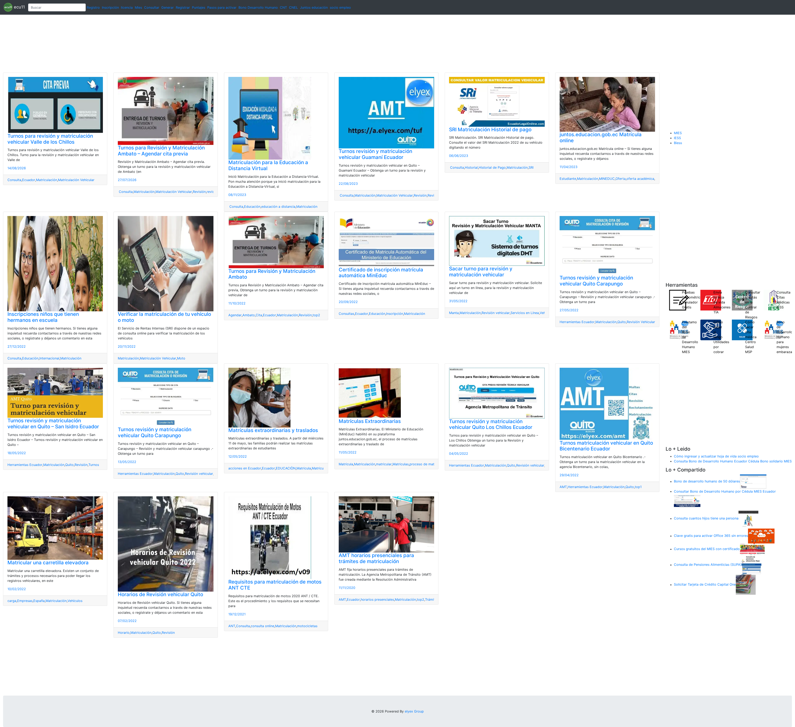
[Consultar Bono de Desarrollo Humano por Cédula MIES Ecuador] (687, 501)
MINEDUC (607, 179)
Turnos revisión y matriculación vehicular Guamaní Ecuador (375, 154)
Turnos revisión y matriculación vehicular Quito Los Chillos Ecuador (490, 424)
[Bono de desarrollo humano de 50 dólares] (753, 481)
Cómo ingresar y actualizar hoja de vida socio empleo (716, 456)
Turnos (93, 465)
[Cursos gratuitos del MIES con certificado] (753, 549)
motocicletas (307, 626)
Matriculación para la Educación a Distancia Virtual (268, 165)
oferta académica (640, 179)
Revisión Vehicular (641, 322)
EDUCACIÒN (286, 468)
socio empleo (340, 7)
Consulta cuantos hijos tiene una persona (706, 518)
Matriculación (46, 180)
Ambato (248, 315)
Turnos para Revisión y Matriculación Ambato (271, 274)
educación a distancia (278, 206)
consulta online (262, 626)
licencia (127, 7)
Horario (124, 632)
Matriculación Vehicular (76, 180)
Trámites (431, 599)
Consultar (151, 7)
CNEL (293, 7)
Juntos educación (314, 7)
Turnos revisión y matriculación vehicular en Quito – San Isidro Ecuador (53, 424)
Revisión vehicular (496, 313)
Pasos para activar (221, 7)
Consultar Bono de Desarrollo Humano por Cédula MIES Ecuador (725, 491)
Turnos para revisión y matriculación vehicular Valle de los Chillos (50, 139)
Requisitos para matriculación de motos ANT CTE (275, 585)
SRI (531, 167)
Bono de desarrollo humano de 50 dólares (707, 481)
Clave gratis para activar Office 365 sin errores (711, 536)
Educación (252, 206)
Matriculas (401, 464)
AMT (563, 487)
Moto (181, 358)
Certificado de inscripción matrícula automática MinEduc (381, 273)
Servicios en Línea (525, 313)
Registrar (183, 7)
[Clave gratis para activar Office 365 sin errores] (761, 536)
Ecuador (28, 180)
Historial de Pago (492, 167)
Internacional (49, 358)
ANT (231, 626)
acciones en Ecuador (244, 468)
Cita (259, 315)
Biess (678, 143)
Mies (138, 7)
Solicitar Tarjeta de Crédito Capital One (705, 585)
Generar (167, 7)
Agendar (235, 315)
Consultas (346, 314)
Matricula (303, 468)
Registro (93, 7)
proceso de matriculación (429, 464)
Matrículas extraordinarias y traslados (273, 430)
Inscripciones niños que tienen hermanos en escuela (43, 317)
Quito (621, 322)
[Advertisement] (124, 44)
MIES (678, 133)
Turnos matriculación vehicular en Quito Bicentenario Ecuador (606, 446)
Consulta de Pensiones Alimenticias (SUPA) (708, 565)
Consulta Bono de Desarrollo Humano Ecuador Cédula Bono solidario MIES (733, 461)
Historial (471, 167)
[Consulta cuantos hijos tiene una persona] (748, 518)
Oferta (621, 179)
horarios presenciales (377, 599)
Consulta (14, 180)
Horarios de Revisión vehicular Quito (160, 594)
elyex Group (414, 711)
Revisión (199, 192)
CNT (283, 7)
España (39, 601)
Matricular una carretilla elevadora (48, 563)
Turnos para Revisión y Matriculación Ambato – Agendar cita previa (161, 151)
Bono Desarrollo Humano (258, 7)
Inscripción (110, 7)
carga (11, 601)
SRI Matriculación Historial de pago (490, 130)
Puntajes (198, 7)
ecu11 (19, 7)
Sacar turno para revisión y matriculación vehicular (480, 272)
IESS (677, 138)
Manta (454, 313)
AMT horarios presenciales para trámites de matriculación (376, 558)
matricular (384, 464)
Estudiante (568, 179)
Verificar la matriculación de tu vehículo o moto (164, 317)
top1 (638, 487)
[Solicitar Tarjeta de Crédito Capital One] (746, 585)
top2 (316, 315)
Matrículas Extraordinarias (370, 421)
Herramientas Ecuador (577, 322)
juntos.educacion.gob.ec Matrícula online (601, 137)
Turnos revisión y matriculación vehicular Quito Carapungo (596, 281)
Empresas (25, 601)
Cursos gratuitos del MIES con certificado (707, 549)
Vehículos (74, 601)
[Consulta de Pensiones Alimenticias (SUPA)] (751, 565)
